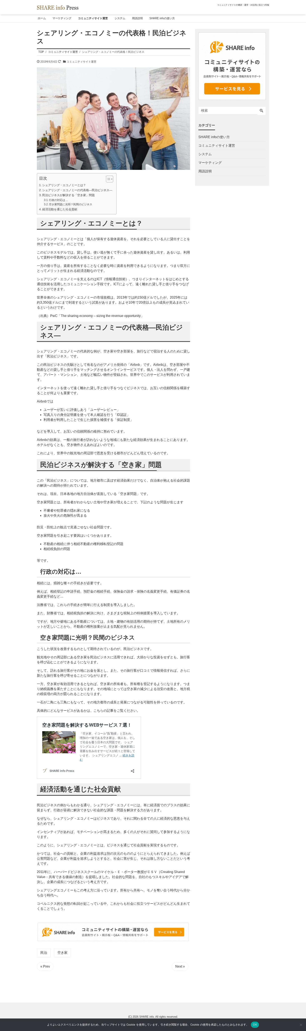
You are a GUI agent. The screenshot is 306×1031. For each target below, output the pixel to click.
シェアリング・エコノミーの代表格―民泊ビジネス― (77, 190)
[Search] (261, 111)
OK (255, 1024)
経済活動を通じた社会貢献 (59, 209)
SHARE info (146, 1016)
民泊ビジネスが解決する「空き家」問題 (68, 195)
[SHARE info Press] (57, 7)
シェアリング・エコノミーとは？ (64, 185)
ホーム (42, 18)
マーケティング (61, 18)
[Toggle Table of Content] (107, 179)
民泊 (43, 952)
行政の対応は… (58, 200)
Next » (180, 966)
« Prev (45, 966)
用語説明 (137, 18)
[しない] (301, 1025)
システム (119, 18)
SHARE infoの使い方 (162, 18)
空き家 (62, 952)
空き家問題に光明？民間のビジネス (70, 204)
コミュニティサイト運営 (93, 18)
